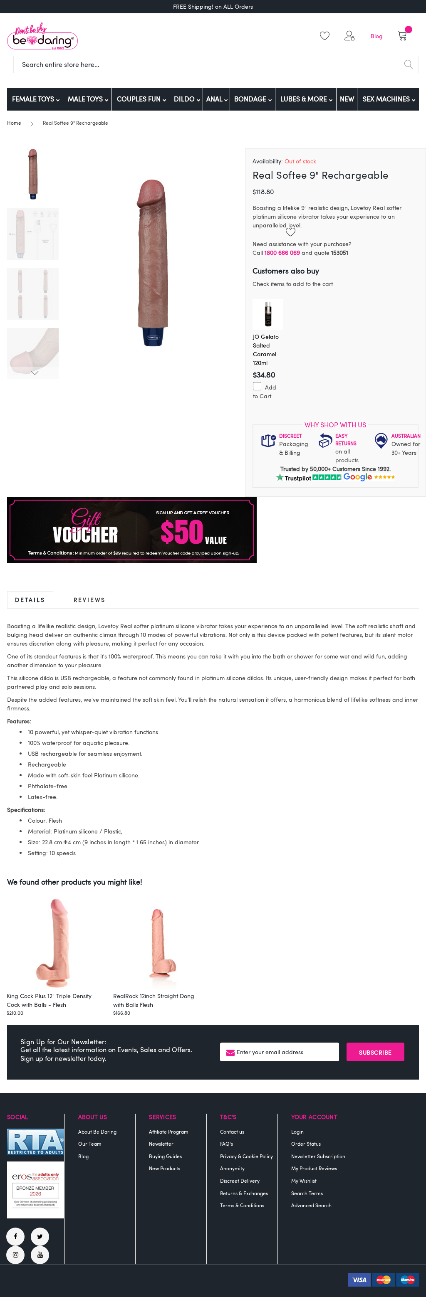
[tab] (30, 599)
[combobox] (216, 64)
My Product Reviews (314, 1168)
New (347, 99)
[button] (351, 36)
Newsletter (161, 1143)
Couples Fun (139, 99)
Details (30, 600)
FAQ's (226, 1143)
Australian (406, 435)
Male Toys (86, 99)
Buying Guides (165, 1156)
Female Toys (34, 99)
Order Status (306, 1143)
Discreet (290, 435)
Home (14, 122)
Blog (377, 36)
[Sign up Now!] (132, 561)
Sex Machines (387, 99)
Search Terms (307, 1193)
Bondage (251, 99)
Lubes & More (304, 99)
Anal (215, 99)
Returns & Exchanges (244, 1193)
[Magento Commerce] (42, 35)
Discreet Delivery (240, 1180)
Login (297, 1131)
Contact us (232, 1131)
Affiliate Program (168, 1131)
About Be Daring (97, 1131)
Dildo (185, 99)
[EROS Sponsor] (35, 1216)
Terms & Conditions (242, 1205)
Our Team (90, 1143)
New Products (164, 1168)
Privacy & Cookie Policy (246, 1156)
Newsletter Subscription (318, 1156)
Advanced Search (311, 1205)
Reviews (90, 600)
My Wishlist (304, 1180)
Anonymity (232, 1168)
